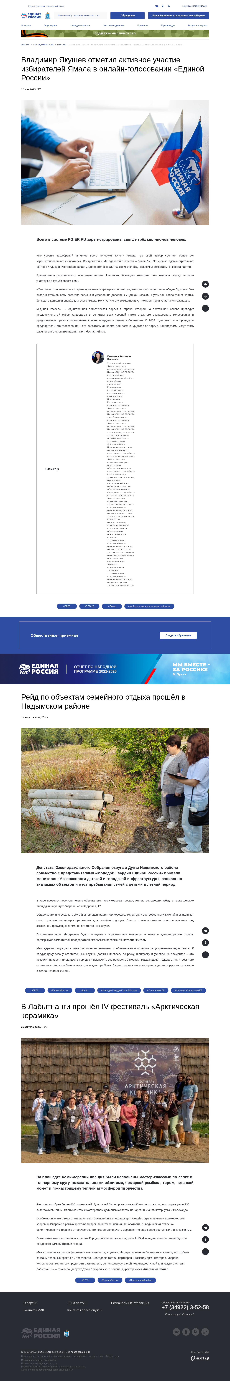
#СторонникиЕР (155, 990)
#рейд (85, 990)
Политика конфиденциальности (39, 1363)
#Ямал (111, 606)
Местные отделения (113, 25)
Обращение (127, 15)
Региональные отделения (130, 1303)
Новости (61, 44)
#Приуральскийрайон (140, 1280)
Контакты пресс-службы (85, 1310)
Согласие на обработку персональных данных (47, 1369)
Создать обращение (178, 635)
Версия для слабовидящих (194, 6)
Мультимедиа (168, 25)
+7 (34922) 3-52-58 (185, 1307)
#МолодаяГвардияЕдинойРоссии (119, 990)
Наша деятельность (80, 25)
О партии (26, 25)
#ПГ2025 (89, 606)
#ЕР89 (66, 606)
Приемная (142, 25)
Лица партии (50, 25)
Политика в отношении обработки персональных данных (53, 1366)
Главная (25, 44)
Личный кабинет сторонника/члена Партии (178, 15)
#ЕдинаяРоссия (59, 990)
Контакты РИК (33, 1310)
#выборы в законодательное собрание (149, 606)
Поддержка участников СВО (115, 33)
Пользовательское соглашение (38, 1360)
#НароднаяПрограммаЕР (188, 990)
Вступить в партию (197, 25)
